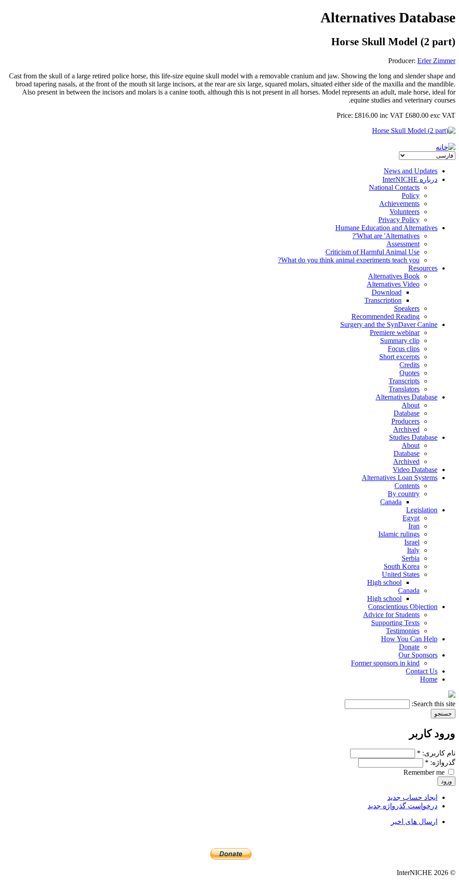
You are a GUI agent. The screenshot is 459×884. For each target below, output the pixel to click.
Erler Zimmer (436, 60)
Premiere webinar (395, 332)
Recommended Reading (385, 316)
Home (428, 679)
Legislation (421, 510)
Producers (405, 421)
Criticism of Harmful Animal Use (372, 252)
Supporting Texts (395, 623)
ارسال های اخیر (414, 821)
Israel (412, 542)
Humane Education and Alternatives (386, 228)
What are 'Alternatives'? (386, 236)
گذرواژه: (440, 762)
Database (407, 413)
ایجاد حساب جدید (412, 797)
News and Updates (410, 171)
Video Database (415, 469)
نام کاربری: (436, 753)
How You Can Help (409, 639)
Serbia (411, 558)
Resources (422, 268)
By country (404, 494)
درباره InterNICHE (409, 179)
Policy (411, 195)
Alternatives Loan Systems (399, 477)
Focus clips (404, 348)
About (411, 405)
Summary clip (400, 340)
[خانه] (445, 147)
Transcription (383, 300)
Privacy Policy (399, 219)
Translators (404, 389)
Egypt (411, 518)
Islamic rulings (399, 534)
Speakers (407, 308)
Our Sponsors (417, 655)
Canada (391, 502)
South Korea (402, 566)
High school (384, 582)
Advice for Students (391, 614)
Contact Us (421, 671)
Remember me (424, 772)
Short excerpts (399, 356)
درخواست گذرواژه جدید (402, 806)
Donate (409, 647)
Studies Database (413, 437)
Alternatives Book (394, 276)
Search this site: (432, 704)
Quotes (409, 373)
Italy (413, 550)
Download (387, 292)
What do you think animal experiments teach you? (349, 260)
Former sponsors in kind (385, 663)
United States (401, 574)
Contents (407, 485)
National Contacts (394, 187)
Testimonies (403, 631)
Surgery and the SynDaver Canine (388, 324)
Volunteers (405, 211)
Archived (406, 429)
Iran (414, 526)
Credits (409, 365)
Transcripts (404, 381)
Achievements (399, 203)
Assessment (403, 244)
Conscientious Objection (402, 606)
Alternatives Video (393, 284)
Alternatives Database (406, 397)
